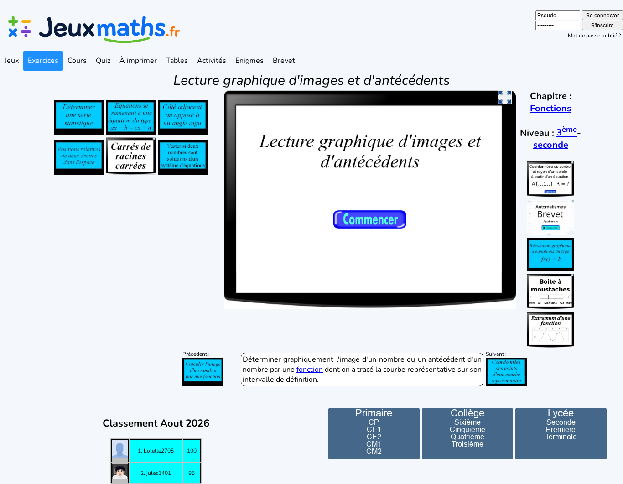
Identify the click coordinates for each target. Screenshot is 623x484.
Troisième (467, 444)
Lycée (561, 413)
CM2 (374, 451)
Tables (177, 61)
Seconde (561, 422)
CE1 (374, 429)
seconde (550, 145)
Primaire (373, 413)
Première (561, 429)
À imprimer (138, 61)
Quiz (103, 61)
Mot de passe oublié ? (594, 35)
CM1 (374, 444)
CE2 (374, 436)
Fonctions (550, 108)
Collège (467, 413)
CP (374, 422)
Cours (77, 61)
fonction (309, 369)
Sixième (467, 422)
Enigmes (249, 61)
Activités (211, 61)
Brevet (284, 61)
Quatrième (467, 436)
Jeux (12, 61)
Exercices (43, 61)
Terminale (561, 436)
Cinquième (467, 429)
